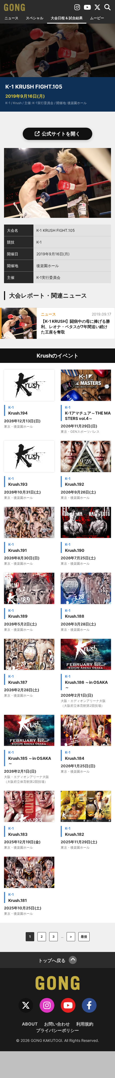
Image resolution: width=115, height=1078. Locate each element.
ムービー (97, 18)
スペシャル (34, 18)
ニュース (11, 18)
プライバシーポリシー (57, 1030)
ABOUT (30, 1024)
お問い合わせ (57, 1024)
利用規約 (84, 1024)
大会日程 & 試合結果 (67, 18)
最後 (84, 937)
